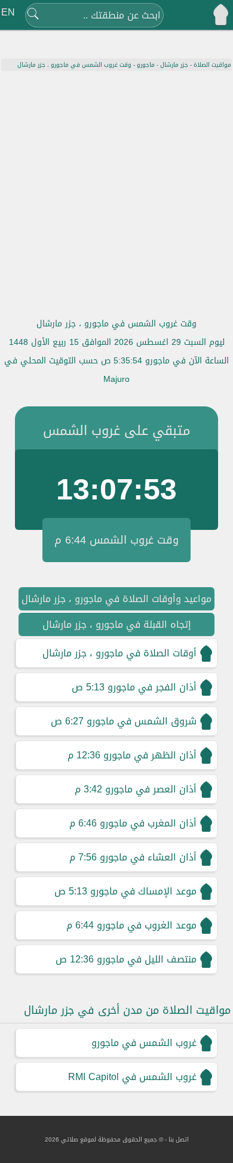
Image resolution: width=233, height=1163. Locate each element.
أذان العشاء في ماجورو (148, 857)
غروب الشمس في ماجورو (144, 1043)
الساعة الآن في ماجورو (187, 361)
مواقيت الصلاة (212, 64)
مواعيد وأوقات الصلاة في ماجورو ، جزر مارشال (116, 599)
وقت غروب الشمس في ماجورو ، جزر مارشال (116, 324)
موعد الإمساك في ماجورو (143, 891)
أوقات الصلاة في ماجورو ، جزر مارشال (119, 653)
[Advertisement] (116, 193)
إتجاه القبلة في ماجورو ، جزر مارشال (116, 624)
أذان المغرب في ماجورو (148, 823)
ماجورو (146, 64)
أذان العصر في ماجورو (151, 789)
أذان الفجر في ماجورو (152, 687)
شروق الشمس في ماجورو (142, 721)
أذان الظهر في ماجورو (150, 755)
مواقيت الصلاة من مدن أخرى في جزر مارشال (127, 1010)
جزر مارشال (174, 64)
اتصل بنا (178, 1139)
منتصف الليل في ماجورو (147, 959)
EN (8, 12)
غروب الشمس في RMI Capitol (132, 1077)
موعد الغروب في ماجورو (147, 925)
